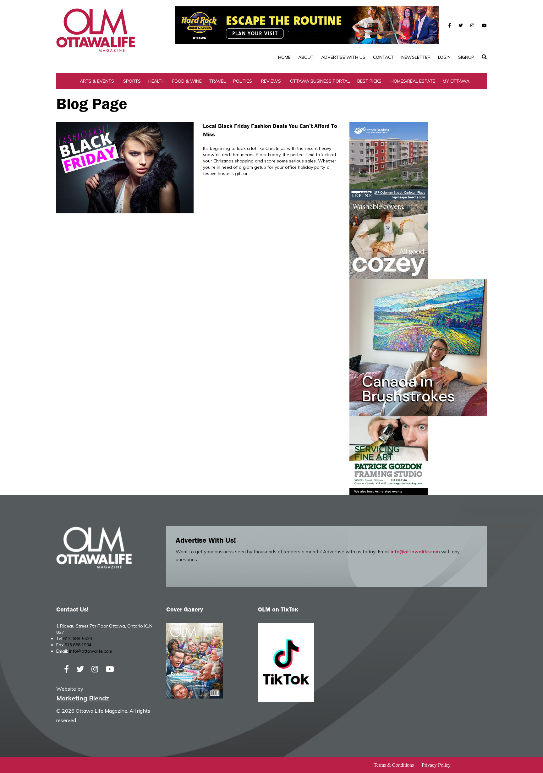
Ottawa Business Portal (320, 81)
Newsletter (416, 57)
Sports (132, 81)
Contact (383, 57)
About (306, 57)
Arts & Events (97, 81)
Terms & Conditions (394, 764)
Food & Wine (187, 81)
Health (156, 81)
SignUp (466, 57)
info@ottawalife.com (415, 552)
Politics (242, 81)
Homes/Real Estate (413, 81)
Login (444, 57)
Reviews (271, 81)
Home (284, 57)
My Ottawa (456, 81)
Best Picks (369, 81)
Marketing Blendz (82, 698)
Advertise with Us (343, 57)
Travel (217, 81)
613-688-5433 (77, 638)
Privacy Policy (436, 764)
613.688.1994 (77, 645)
